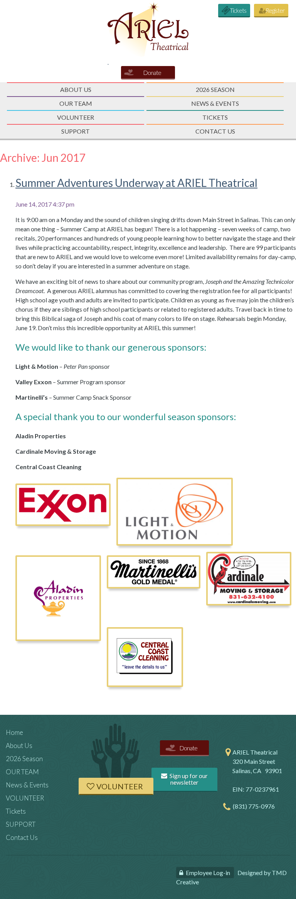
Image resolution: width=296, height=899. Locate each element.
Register (275, 10)
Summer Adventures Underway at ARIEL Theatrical (136, 182)
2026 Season (215, 89)
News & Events (215, 103)
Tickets (238, 10)
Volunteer (119, 786)
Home (14, 732)
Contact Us (215, 131)
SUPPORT (75, 131)
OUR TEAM (75, 103)
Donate (152, 72)
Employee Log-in (208, 872)
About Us (75, 89)
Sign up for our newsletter (188, 779)
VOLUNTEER (75, 117)
